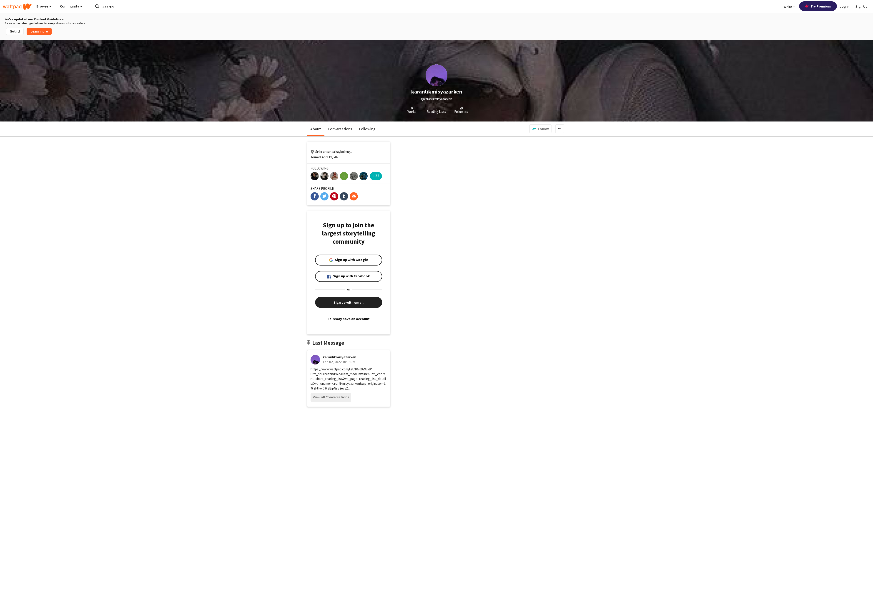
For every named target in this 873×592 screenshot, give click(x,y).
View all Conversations (331, 397)
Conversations (340, 129)
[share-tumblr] (344, 196)
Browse (42, 6)
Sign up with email (349, 302)
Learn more (39, 31)
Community (70, 6)
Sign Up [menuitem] (861, 6)
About (315, 129)
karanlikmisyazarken (339, 357)
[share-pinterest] (334, 196)
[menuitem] (540, 128)
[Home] (17, 6)
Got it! (15, 31)
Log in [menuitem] (844, 6)
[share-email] (354, 196)
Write (788, 6)
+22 (376, 175)
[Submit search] (97, 6)
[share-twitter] (324, 196)
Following (367, 129)
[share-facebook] (315, 196)
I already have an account (349, 318)
